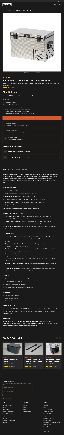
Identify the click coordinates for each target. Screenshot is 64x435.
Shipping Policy (47, 424)
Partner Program (27, 411)
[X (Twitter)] (11, 398)
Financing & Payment (48, 418)
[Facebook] (8, 398)
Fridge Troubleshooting (49, 416)
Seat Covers (5, 409)
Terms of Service (47, 431)
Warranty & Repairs (48, 411)
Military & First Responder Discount (52, 422)
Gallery (18, 169)
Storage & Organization (8, 411)
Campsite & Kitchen (7, 405)
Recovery (4, 422)
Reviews (24, 169)
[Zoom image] (32, 42)
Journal (25, 405)
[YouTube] (6, 398)
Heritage (25, 409)
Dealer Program (47, 420)
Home (3, 10)
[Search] (51, 4)
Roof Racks (5, 418)
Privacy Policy (47, 429)
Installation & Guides (48, 413)
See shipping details (24, 125)
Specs (13, 169)
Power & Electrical (7, 413)
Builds (24, 407)
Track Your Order (47, 409)
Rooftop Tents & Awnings (8, 420)
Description (6, 169)
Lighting (4, 407)
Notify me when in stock (32, 118)
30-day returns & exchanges (11, 130)
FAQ (44, 407)
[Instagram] (3, 398)
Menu (59, 4)
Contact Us (46, 405)
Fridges (9, 10)
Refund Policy (46, 426)
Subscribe (6, 395)
